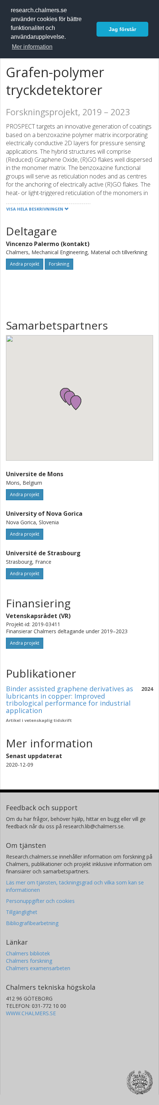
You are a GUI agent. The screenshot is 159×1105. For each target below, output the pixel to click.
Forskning (59, 264)
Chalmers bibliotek (28, 953)
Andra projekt (24, 264)
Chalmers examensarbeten (38, 968)
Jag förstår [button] (122, 29)
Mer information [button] (32, 47)
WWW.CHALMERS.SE (31, 1013)
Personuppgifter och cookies (40, 900)
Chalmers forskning (29, 960)
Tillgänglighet (21, 911)
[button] (76, 402)
